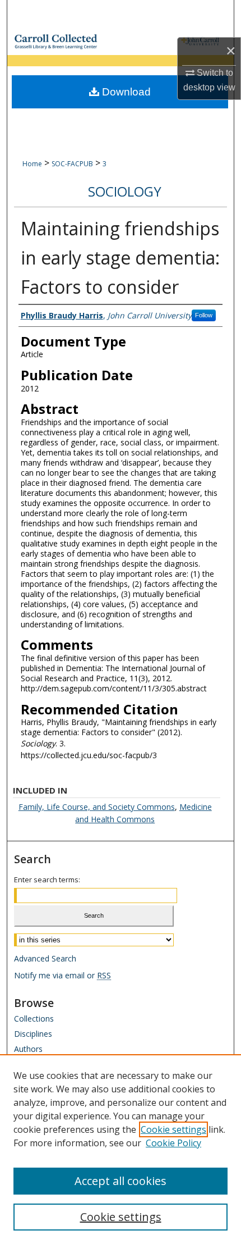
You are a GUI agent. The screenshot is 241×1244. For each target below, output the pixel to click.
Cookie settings (173, 1129)
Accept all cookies (120, 1180)
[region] (120, 1149)
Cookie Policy (173, 1143)
